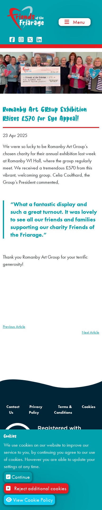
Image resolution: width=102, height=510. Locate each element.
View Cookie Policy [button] (32, 499)
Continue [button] (20, 477)
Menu (79, 22)
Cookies (88, 406)
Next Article (90, 332)
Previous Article (14, 326)
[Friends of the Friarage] (25, 17)
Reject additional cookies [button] (40, 488)
